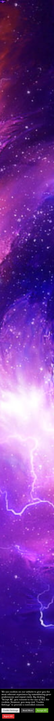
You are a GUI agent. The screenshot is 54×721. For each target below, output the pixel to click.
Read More (28, 710)
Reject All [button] (8, 716)
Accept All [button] (42, 710)
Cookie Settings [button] (10, 710)
